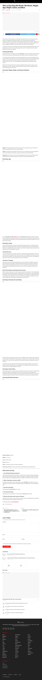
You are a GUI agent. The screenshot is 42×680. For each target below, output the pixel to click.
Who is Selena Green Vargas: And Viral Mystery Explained (14, 612)
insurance (17, 648)
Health (16, 643)
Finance (16, 637)
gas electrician (17, 642)
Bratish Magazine (7, 676)
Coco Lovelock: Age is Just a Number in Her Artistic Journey (14, 606)
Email (4, 539)
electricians (5, 655)
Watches (29, 654)
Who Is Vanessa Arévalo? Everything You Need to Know (16, 554)
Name (4, 534)
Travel (29, 649)
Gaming (16, 640)
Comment (5, 521)
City (3, 645)
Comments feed (5, 666)
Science (29, 639)
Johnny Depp (8, 9)
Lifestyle (16, 652)
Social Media (30, 640)
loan (16, 654)
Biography (4, 636)
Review (29, 637)
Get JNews (15, 674)
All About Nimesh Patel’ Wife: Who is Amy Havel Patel (12, 599)
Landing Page (5, 674)
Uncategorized (30, 652)
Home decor (17, 646)
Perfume (29, 636)
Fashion (16, 636)
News (29, 634)
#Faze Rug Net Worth (8, 504)
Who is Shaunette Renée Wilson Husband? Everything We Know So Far (16, 603)
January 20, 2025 (14, 9)
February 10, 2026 (10, 559)
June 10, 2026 (9, 555)
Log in (4, 663)
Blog (3, 637)
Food (16, 639)
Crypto (4, 649)
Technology (30, 648)
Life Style (16, 651)
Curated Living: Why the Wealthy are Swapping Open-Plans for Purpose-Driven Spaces (21, 557)
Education (4, 654)
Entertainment (17, 634)
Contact (20, 674)
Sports (29, 643)
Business (4, 639)
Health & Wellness (18, 645)
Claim (4, 646)
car (3, 640)
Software (29, 642)
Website (23, 539)
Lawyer (16, 649)
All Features (10, 674)
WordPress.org (5, 667)
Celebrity (19, 9)
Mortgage (17, 655)
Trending (29, 651)
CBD (3, 642)
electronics (5, 657)
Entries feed (4, 664)
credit (4, 648)
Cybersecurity (5, 651)
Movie (16, 657)
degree (4, 652)
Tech (29, 646)
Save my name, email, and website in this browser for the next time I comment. (17, 543)
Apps (3, 634)
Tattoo (29, 645)
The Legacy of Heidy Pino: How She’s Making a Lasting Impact (15, 609)
